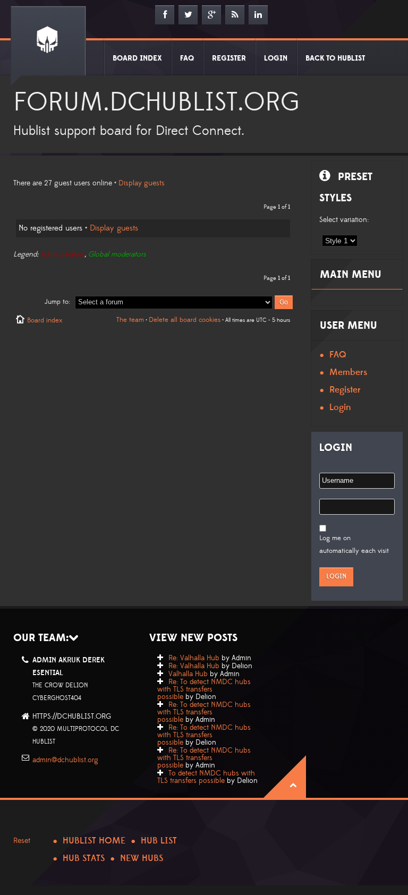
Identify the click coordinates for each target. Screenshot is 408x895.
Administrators (62, 254)
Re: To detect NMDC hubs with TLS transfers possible (204, 689)
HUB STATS (84, 858)
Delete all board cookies (184, 320)
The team (130, 320)
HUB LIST (159, 841)
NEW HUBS (141, 858)
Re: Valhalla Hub (193, 658)
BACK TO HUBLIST (335, 58)
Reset (21, 841)
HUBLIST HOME (94, 841)
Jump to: (57, 301)
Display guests (141, 183)
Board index (44, 320)
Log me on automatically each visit (354, 544)
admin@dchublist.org (65, 760)
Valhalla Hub (188, 674)
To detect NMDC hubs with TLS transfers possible (206, 777)
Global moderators (117, 254)
